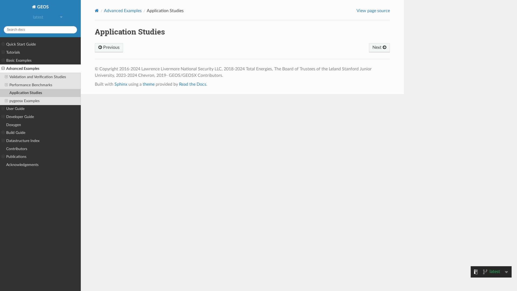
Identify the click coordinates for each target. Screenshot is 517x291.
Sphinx (120, 84)
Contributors (16, 149)
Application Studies (25, 93)
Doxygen (13, 125)
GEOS (42, 7)
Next (377, 47)
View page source (373, 11)
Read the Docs (192, 84)
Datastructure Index (23, 141)
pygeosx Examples (24, 101)
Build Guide (15, 133)
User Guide (15, 109)
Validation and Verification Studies (37, 77)
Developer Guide (20, 117)
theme (149, 84)
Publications (16, 157)
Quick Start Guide (21, 44)
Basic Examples (19, 60)
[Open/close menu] (3, 44)
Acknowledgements (22, 165)
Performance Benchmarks (30, 85)
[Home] (97, 10)
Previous (111, 47)
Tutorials (13, 52)
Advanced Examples (22, 69)
